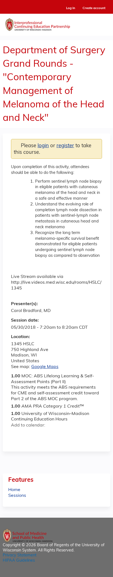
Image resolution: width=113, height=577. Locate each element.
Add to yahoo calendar (29, 435)
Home (14, 490)
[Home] (56, 23)
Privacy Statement (19, 555)
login (43, 146)
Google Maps (44, 367)
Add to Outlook (54, 435)
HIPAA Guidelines (19, 561)
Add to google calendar (16, 435)
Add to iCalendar (41, 435)
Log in (70, 8)
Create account (94, 8)
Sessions (17, 496)
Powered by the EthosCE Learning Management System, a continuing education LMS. (90, 573)
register (65, 146)
